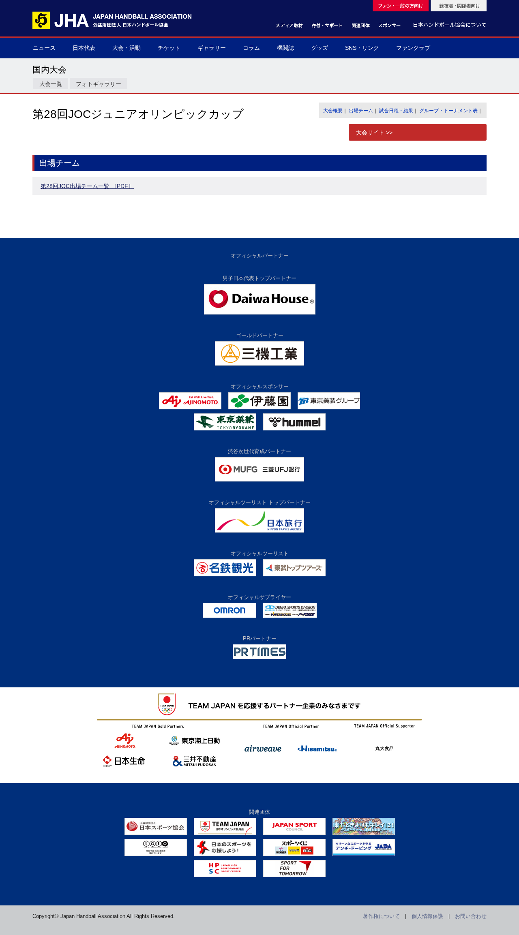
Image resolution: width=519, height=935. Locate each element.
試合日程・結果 (396, 110)
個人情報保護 (427, 916)
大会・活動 (126, 48)
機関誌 (285, 48)
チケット (169, 48)
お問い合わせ (471, 916)
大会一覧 (50, 84)
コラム (251, 48)
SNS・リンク (362, 48)
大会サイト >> (374, 132)
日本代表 (84, 48)
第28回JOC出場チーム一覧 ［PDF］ (87, 186)
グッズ (319, 48)
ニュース (44, 48)
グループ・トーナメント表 (448, 110)
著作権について (381, 916)
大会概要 (333, 110)
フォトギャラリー (98, 84)
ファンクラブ (413, 48)
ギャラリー (211, 48)
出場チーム (361, 110)
